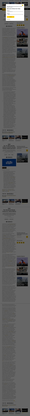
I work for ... (8, 13)
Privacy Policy (8, 19)
